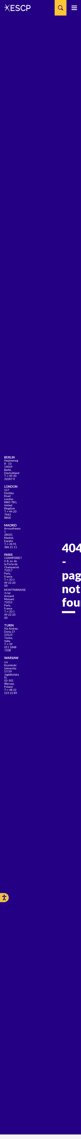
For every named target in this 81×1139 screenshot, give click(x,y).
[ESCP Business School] (16, 8)
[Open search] (60, 8)
